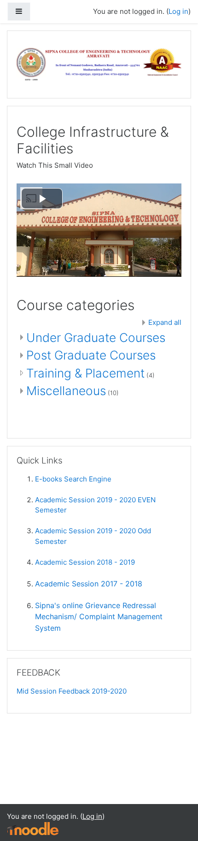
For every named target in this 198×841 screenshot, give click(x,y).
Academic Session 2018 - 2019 (85, 562)
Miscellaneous (66, 391)
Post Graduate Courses (91, 355)
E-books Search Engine (73, 479)
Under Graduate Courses (95, 337)
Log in (178, 11)
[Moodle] (32, 828)
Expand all (164, 322)
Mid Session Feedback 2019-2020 (72, 691)
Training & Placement (85, 373)
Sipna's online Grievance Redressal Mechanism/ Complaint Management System (99, 617)
